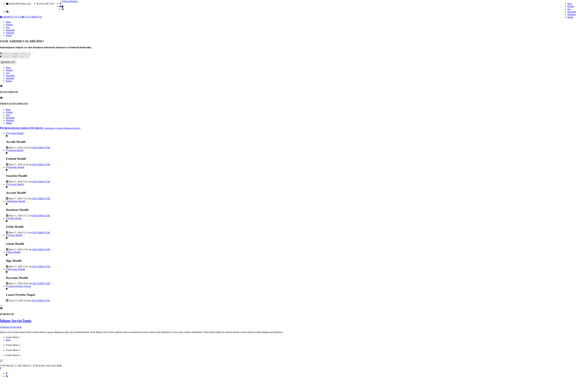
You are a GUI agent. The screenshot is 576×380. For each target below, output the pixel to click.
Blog (569, 3)
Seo (569, 9)
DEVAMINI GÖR (41, 147)
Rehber (570, 6)
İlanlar (570, 17)
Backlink (571, 11)
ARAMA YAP (9, 62)
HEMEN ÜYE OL (12, 17)
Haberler (571, 14)
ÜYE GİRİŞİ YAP (33, 17)
